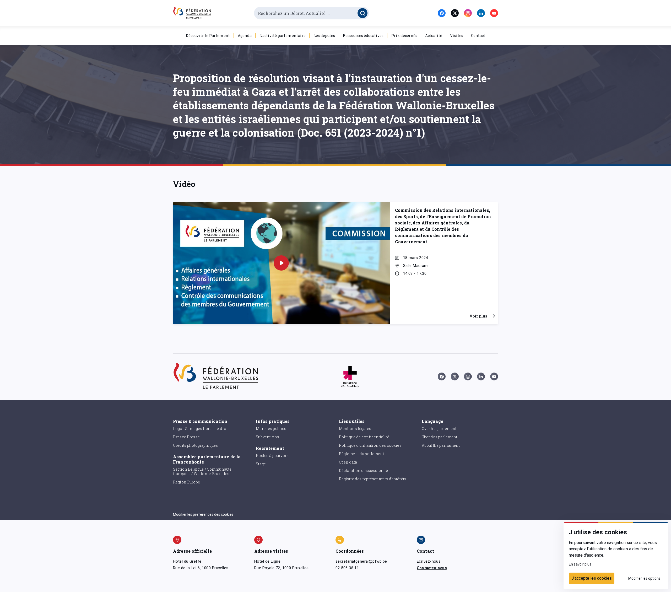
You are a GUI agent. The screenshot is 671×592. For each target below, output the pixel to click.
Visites (456, 35)
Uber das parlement (439, 436)
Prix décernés (404, 35)
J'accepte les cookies (591, 578)
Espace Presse (186, 436)
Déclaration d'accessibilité (363, 470)
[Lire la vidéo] (281, 263)
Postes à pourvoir (272, 455)
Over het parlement (439, 428)
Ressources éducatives (363, 35)
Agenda (245, 35)
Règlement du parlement (361, 453)
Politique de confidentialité (364, 436)
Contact (478, 35)
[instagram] (468, 13)
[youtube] (494, 13)
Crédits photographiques (195, 445)
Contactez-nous (432, 567)
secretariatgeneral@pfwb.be (361, 561)
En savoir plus (580, 564)
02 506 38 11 (347, 568)
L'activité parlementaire (282, 35)
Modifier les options (644, 578)
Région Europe (186, 482)
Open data (348, 462)
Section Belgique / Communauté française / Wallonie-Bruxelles (202, 471)
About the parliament (441, 445)
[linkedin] (481, 13)
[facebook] (442, 13)
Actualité (433, 35)
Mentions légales (355, 428)
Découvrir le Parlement (208, 35)
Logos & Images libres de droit (201, 428)
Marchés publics (271, 428)
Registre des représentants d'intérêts (373, 478)
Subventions (267, 436)
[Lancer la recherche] (362, 13)
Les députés (324, 35)
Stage (261, 463)
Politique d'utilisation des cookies (370, 445)
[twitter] (455, 13)
